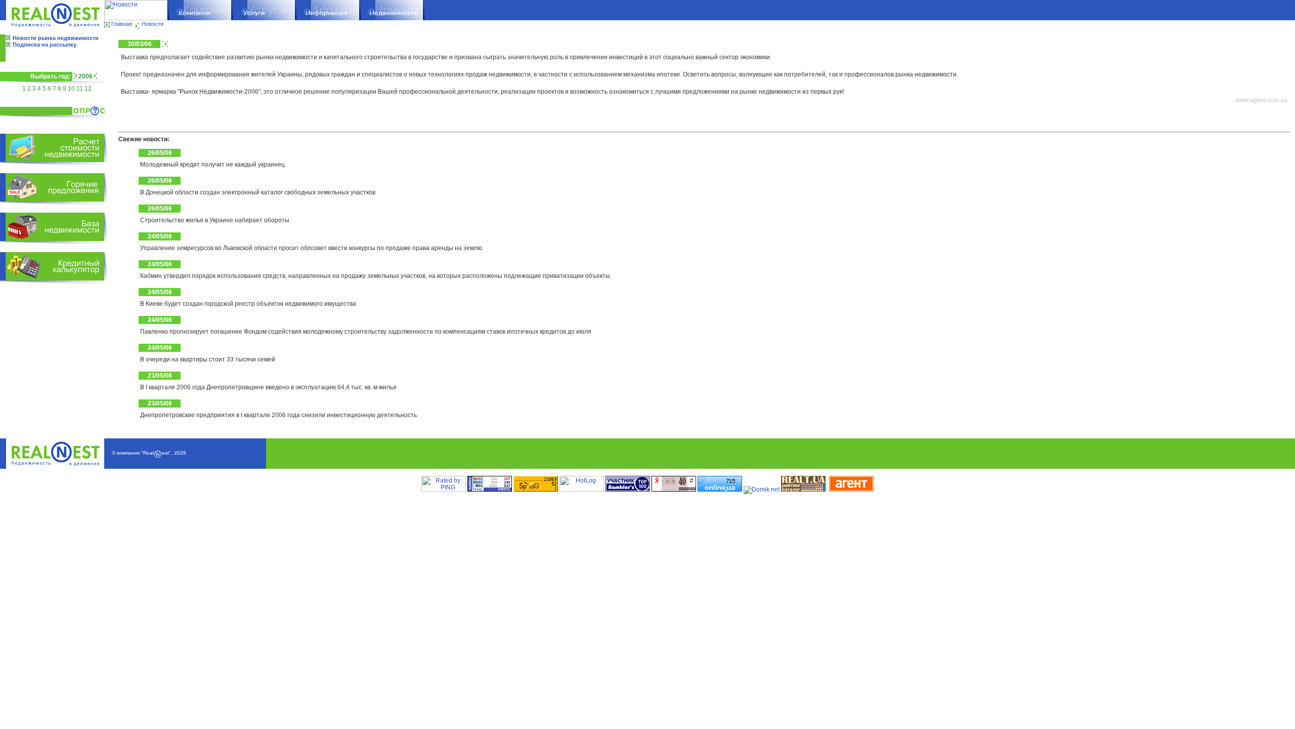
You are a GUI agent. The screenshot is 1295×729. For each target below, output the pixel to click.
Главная (121, 24)
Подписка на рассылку (44, 45)
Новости (152, 24)
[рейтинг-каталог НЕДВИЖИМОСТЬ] (803, 489)
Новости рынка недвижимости (56, 38)
